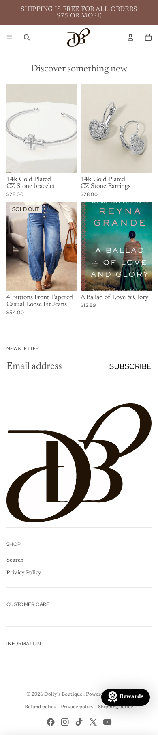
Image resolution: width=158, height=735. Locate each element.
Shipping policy (115, 707)
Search (14, 560)
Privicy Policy (23, 573)
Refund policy (40, 707)
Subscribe (130, 366)
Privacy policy (77, 707)
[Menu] (9, 37)
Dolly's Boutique (63, 694)
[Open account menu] (130, 37)
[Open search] (27, 37)
